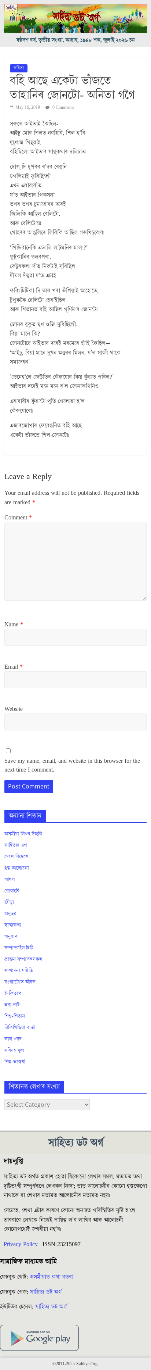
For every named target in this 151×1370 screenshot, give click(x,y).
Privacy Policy (21, 1244)
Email (13, 667)
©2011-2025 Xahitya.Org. (75, 1364)
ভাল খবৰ (13, 1039)
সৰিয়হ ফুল (14, 1050)
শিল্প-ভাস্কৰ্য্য (14, 1062)
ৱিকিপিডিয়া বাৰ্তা (20, 1027)
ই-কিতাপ (13, 993)
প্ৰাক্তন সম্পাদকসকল (23, 959)
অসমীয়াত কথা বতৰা (52, 1277)
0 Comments (62, 107)
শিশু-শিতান (14, 1016)
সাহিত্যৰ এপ (15, 845)
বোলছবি (11, 891)
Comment (18, 518)
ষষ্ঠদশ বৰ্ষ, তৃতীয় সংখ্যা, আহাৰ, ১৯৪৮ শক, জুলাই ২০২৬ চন (75, 40)
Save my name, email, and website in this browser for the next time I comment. (72, 765)
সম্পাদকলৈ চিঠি (18, 948)
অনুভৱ (10, 913)
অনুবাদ (10, 936)
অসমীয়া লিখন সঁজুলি (23, 834)
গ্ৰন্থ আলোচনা (16, 868)
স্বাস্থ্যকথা (12, 925)
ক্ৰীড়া (9, 902)
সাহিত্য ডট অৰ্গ (46, 1292)
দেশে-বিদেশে (16, 857)
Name (13, 624)
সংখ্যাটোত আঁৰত (20, 982)
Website (13, 709)
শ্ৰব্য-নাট (12, 1005)
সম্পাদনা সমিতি (18, 970)
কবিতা (19, 68)
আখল (9, 879)
